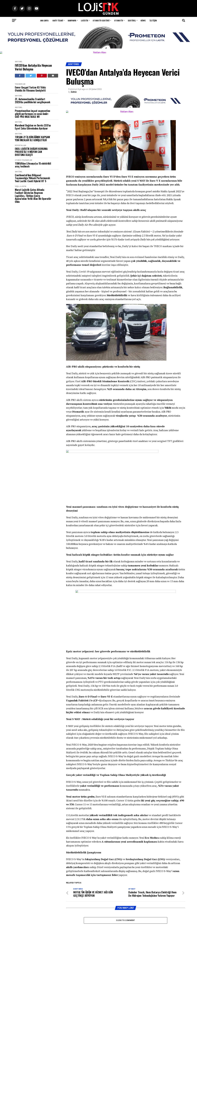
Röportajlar (20, 145)
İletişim (153, 20)
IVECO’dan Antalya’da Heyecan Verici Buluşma (33, 67)
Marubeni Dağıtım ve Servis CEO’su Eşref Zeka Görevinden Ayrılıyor (33, 127)
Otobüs (18, 160)
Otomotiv (118, 20)
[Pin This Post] (42, 76)
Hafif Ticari (57, 20)
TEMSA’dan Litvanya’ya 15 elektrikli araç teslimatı (33, 165)
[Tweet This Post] (31, 76)
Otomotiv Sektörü (101, 20)
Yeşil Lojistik (20, 186)
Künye (143, 20)
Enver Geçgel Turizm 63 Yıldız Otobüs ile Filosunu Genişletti (30, 89)
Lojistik (84, 20)
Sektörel (132, 20)
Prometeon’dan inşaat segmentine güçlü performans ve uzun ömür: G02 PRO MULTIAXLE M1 (32, 113)
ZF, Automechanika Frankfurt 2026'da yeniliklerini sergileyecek (32, 100)
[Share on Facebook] (20, 76)
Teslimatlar (20, 84)
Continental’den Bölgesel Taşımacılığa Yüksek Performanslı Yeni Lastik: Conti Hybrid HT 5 (32, 178)
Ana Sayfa (44, 20)
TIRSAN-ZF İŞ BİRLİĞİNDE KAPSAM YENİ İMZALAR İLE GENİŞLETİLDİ (32, 138)
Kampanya (72, 20)
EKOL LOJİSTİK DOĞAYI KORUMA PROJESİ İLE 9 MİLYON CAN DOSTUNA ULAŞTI (31, 151)
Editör (74, 92)
